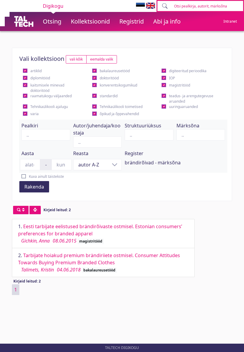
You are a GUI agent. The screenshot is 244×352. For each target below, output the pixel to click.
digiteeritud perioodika (188, 70)
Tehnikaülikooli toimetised (121, 106)
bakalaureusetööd (115, 70)
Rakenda (34, 186)
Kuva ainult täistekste (46, 176)
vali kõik (76, 59)
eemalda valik (101, 59)
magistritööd (179, 85)
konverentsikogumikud (118, 85)
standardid (109, 95)
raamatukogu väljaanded (51, 95)
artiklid (36, 70)
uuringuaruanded (183, 106)
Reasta (80, 153)
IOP (172, 78)
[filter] (21, 210)
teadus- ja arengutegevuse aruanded (191, 98)
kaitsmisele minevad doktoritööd (47, 88)
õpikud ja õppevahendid (119, 113)
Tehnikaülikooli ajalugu (49, 106)
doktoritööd (109, 78)
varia (34, 113)
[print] (35, 210)
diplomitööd (40, 78)
